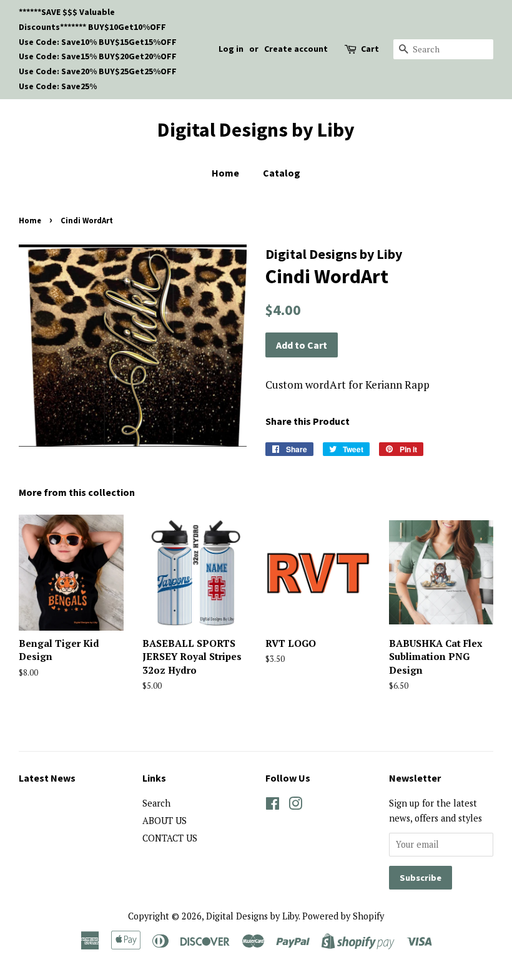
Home (225, 173)
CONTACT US (169, 838)
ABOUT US (164, 821)
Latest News (47, 778)
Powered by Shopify (343, 916)
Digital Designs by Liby (256, 130)
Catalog (281, 173)
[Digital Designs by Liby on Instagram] (295, 806)
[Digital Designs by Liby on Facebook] (272, 806)
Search (156, 803)
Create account (296, 48)
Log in (231, 48)
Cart (370, 48)
